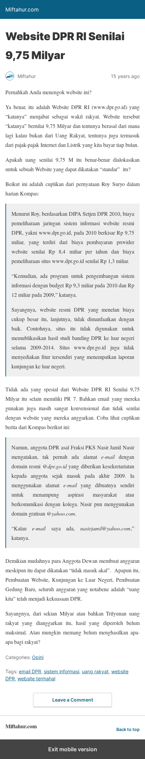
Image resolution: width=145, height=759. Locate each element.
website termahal (36, 678)
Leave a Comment (72, 700)
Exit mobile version (72, 749)
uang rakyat (95, 671)
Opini (38, 657)
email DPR (30, 671)
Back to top (128, 729)
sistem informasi (61, 671)
